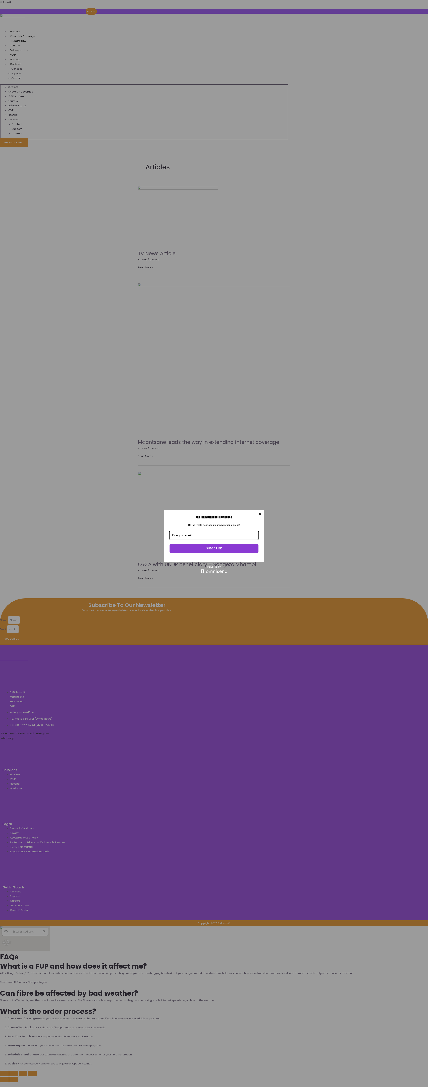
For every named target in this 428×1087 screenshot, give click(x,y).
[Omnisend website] (214, 569)
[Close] (260, 514)
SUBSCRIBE (214, 548)
